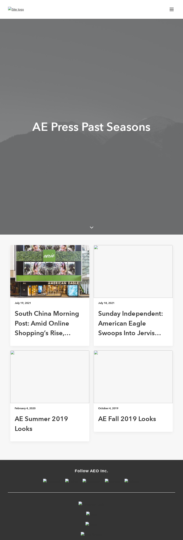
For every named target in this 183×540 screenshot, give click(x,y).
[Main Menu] (171, 9)
